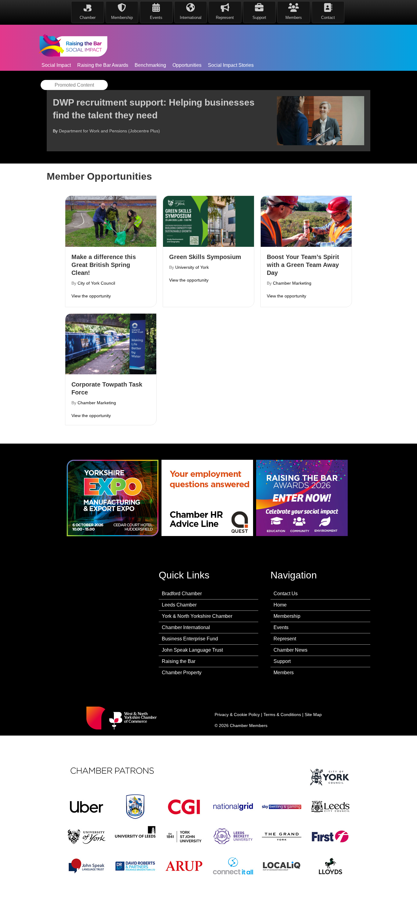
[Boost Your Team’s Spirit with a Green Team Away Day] (306, 220)
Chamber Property (181, 672)
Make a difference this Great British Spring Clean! (103, 265)
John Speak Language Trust (192, 650)
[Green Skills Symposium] (208, 220)
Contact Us (286, 593)
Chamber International (186, 627)
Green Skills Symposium (205, 257)
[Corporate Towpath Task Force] (110, 343)
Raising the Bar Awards (102, 65)
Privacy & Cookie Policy (237, 714)
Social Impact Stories (231, 65)
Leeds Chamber (179, 604)
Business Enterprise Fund (190, 638)
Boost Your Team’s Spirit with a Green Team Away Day (303, 265)
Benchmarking (150, 65)
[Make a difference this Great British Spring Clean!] (110, 220)
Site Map (313, 714)
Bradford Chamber (182, 593)
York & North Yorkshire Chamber (197, 616)
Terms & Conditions (282, 714)
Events (281, 627)
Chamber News (290, 650)
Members (284, 672)
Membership (287, 616)
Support (282, 661)
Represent (285, 638)
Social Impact (56, 65)
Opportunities (186, 65)
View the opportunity (91, 295)
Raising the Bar (178, 661)
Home (280, 604)
